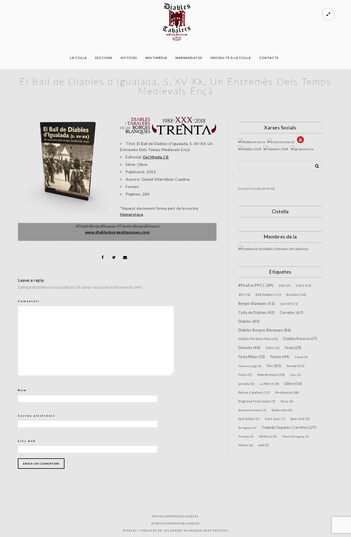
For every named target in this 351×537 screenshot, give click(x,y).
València (268, 436)
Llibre (293, 383)
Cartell (289, 303)
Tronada (246, 436)
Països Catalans (254, 392)
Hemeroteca (131, 214)
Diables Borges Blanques (264, 330)
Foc (274, 365)
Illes (295, 374)
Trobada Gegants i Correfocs (288, 427)
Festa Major (251, 356)
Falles (273, 348)
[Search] (315, 165)
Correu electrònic (38, 415)
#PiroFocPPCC (256, 285)
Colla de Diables (256, 312)
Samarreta (282, 410)
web (263, 445)
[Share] (102, 257)
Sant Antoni (249, 418)
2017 (244, 294)
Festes (280, 356)
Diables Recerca (300, 339)
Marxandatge (189, 57)
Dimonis (249, 347)
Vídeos (245, 445)
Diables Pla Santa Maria (258, 338)
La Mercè (269, 383)
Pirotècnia (287, 392)
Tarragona (247, 427)
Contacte (269, 57)
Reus (287, 401)
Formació (296, 366)
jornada (246, 383)
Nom (24, 390)
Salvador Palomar (252, 410)
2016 (304, 285)
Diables (249, 321)
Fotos (245, 374)
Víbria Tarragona (295, 436)
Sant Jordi (300, 418)
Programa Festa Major (257, 401)
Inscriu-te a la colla (231, 57)
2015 (285, 285)
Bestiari (296, 294)
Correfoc (292, 312)
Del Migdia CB (156, 157)
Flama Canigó (250, 366)
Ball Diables (268, 294)
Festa (293, 348)
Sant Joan (275, 418)
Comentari (30, 301)
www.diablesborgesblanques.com (117, 232)
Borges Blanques (256, 303)
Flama (301, 357)
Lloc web (27, 440)
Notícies (129, 57)
